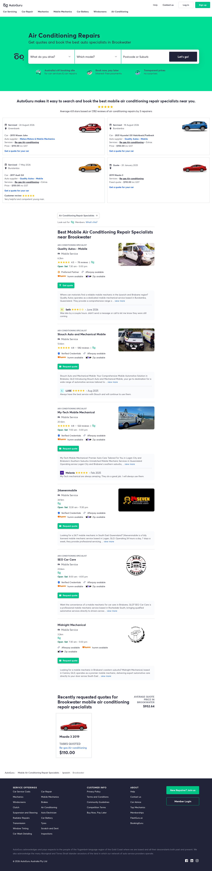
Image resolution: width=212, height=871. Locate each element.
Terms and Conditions (97, 796)
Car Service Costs (21, 791)
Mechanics (18, 796)
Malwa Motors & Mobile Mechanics (37, 138)
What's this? (91, 222)
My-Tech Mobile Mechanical (76, 412)
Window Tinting (20, 828)
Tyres (43, 823)
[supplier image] (136, 254)
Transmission (19, 823)
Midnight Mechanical (72, 625)
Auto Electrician (48, 812)
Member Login (182, 801)
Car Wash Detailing (22, 833)
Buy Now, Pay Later (97, 812)
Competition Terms (96, 807)
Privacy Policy (93, 791)
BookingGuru (136, 823)
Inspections (46, 833)
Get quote (66, 285)
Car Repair (46, 791)
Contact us (135, 796)
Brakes (44, 802)
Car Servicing (10, 11)
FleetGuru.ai (136, 817)
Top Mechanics (137, 807)
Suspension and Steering (25, 812)
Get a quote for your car (17, 150)
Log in (186, 4)
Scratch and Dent (50, 828)
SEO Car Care (67, 559)
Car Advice (135, 802)
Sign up (203, 4)
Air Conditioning (49, 807)
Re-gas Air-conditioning (27, 142)
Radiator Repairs (21, 817)
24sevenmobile (67, 490)
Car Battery (47, 817)
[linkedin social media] (192, 860)
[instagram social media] (197, 860)
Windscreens (19, 802)
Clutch (16, 807)
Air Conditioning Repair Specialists (76, 215)
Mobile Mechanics (50, 796)
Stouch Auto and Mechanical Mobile (82, 334)
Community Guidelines (98, 802)
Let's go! (183, 57)
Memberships (137, 812)
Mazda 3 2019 (69, 737)
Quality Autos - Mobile (136, 138)
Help (132, 791)
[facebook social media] (187, 860)
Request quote (68, 366)
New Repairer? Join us (182, 790)
